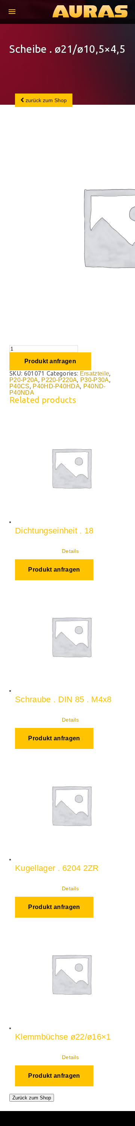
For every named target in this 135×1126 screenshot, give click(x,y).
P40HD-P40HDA (56, 386)
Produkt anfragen (50, 361)
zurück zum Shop (45, 100)
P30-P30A (94, 380)
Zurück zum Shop (31, 1098)
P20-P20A (23, 380)
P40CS (19, 386)
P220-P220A (59, 380)
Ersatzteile (95, 373)
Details (70, 551)
